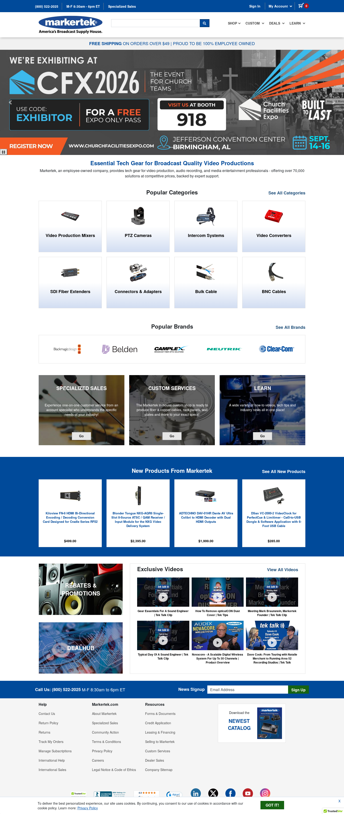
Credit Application (158, 723)
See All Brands (290, 327)
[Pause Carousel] (3, 152)
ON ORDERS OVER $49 (130, 43)
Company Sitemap (158, 769)
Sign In (254, 6)
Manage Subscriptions (55, 751)
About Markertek (104, 713)
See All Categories (286, 193)
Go (85, 435)
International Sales (52, 769)
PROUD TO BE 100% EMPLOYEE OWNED (214, 43)
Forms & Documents (160, 713)
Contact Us (47, 713)
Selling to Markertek (160, 741)
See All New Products (283, 471)
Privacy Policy (102, 751)
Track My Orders (51, 741)
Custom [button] (253, 23)
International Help (52, 760)
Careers (98, 760)
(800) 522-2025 (46, 6)
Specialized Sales (122, 6)
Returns (44, 732)
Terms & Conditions (106, 741)
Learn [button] (295, 23)
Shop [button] (232, 23)
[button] (163, 147)
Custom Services (157, 751)
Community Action (105, 732)
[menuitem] (234, 23)
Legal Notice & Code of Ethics (114, 769)
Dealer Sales (154, 760)
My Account (279, 6)
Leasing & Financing (160, 732)
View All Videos (282, 570)
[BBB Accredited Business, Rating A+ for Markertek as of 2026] (110, 794)
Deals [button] (275, 23)
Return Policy (48, 723)
